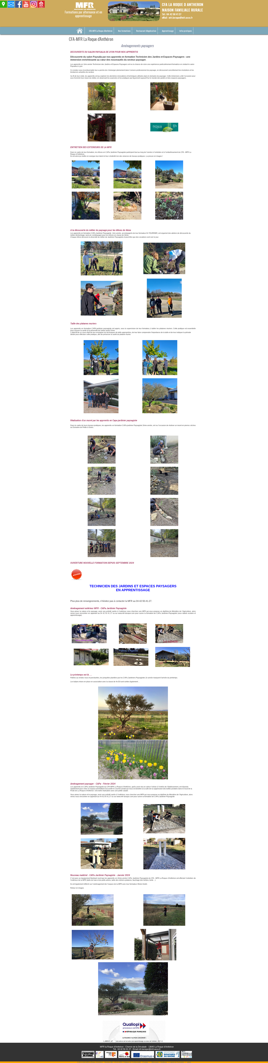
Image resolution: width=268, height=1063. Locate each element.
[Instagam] (33, 7)
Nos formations (124, 30)
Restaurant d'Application (146, 30)
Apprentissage (168, 30)
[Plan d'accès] (3, 7)
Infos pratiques (185, 30)
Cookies (145, 1062)
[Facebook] (18, 7)
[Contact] (11, 7)
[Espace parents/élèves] (41, 7)
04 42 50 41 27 (124, 1049)
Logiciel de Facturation (176, 1062)
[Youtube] (26, 7)
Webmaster (155, 1062)
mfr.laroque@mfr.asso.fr (149, 1049)
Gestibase (163, 1062)
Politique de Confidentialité (132, 1062)
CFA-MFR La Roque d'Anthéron (100, 30)
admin (189, 1062)
